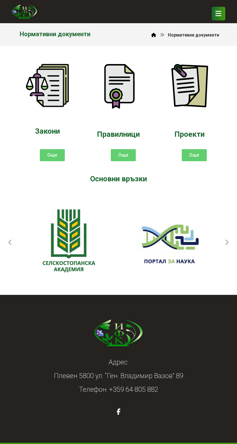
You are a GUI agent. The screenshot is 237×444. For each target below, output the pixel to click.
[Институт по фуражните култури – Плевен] (24, 12)
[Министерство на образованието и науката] (168, 242)
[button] (218, 13)
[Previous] (10, 242)
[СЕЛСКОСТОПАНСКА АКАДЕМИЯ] (68, 242)
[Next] (226, 242)
